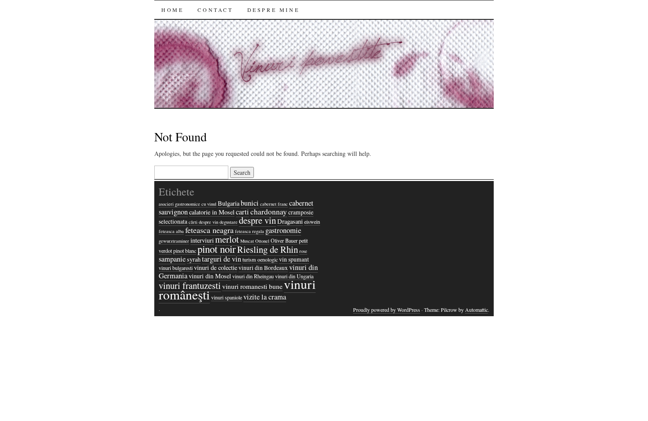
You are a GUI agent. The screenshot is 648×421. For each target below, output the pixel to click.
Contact (215, 9)
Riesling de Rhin (267, 249)
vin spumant (294, 259)
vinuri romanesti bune (252, 286)
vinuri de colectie (215, 267)
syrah (194, 259)
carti (242, 212)
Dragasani (290, 221)
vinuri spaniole (226, 297)
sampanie (172, 259)
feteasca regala (249, 231)
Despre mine (273, 9)
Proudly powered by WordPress (386, 309)
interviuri (202, 240)
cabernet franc (274, 204)
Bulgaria (228, 203)
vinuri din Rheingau (253, 276)
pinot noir (216, 248)
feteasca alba (171, 231)
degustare (229, 222)
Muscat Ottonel (254, 241)
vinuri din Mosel (210, 276)
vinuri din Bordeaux (263, 268)
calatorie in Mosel (212, 212)
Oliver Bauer (284, 240)
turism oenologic (260, 259)
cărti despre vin (203, 222)
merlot (227, 239)
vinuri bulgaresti (176, 267)
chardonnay (268, 212)
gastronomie (283, 230)
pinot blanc (184, 250)
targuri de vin (221, 259)
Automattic (476, 309)
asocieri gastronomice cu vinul (187, 204)
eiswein (312, 221)
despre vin (257, 220)
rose (303, 251)
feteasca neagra (209, 230)
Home (172, 9)
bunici (250, 203)
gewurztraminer (174, 241)
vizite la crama (264, 297)
